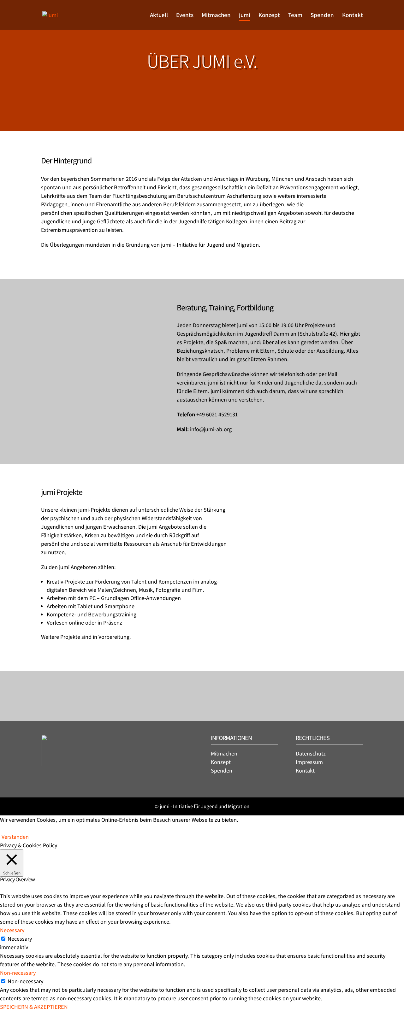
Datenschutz (311, 753)
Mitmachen (216, 16)
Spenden (322, 16)
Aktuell (159, 16)
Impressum (309, 762)
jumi (244, 16)
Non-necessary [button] (18, 972)
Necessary (20, 938)
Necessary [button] (12, 930)
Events (184, 16)
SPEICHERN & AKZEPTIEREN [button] (34, 1006)
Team (295, 16)
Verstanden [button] (15, 836)
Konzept (269, 16)
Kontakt (352, 16)
